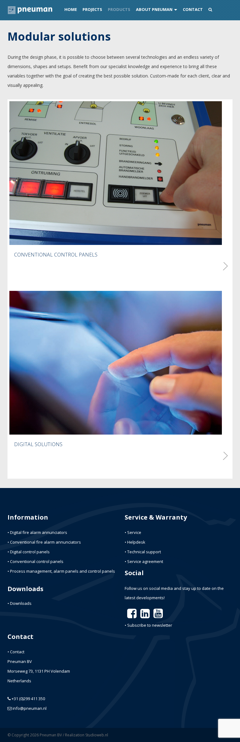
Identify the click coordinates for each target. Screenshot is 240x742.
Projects (92, 9)
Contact (193, 9)
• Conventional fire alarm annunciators (44, 542)
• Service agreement (144, 561)
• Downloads (20, 603)
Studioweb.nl (96, 735)
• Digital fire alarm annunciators (37, 532)
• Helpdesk (135, 542)
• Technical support (143, 552)
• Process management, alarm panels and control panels (61, 571)
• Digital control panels (29, 552)
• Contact (16, 652)
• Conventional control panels (35, 561)
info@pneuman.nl (29, 708)
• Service (133, 532)
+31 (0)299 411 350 (28, 698)
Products (119, 9)
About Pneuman (154, 9)
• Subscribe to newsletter (148, 625)
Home (70, 9)
